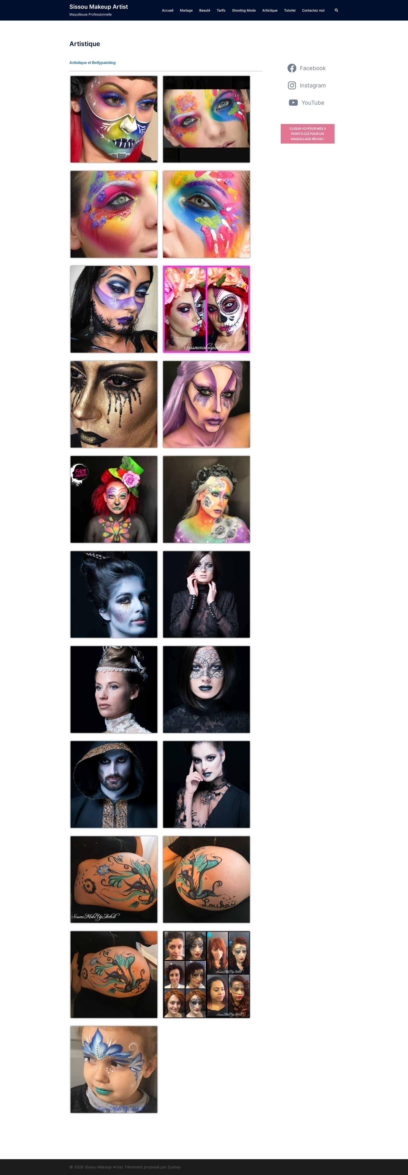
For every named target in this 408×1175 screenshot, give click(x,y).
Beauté (204, 10)
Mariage (186, 10)
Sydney (174, 1167)
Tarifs (221, 10)
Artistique (269, 10)
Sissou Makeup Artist (98, 6)
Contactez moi (313, 10)
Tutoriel (289, 10)
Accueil (167, 10)
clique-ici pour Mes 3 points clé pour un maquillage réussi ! (307, 134)
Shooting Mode (244, 10)
